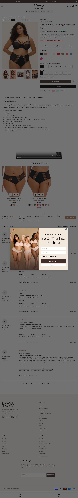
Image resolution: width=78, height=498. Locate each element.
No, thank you (53, 265)
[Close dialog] (66, 229)
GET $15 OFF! (53, 261)
